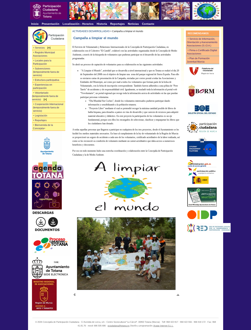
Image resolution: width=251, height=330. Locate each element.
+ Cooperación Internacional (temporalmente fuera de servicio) (48, 107)
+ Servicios (39, 47)
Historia (102, 23)
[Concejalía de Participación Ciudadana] (48, 11)
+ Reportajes (40, 120)
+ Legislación (40, 115)
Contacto (148, 23)
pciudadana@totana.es (119, 325)
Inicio (35, 23)
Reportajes (117, 23)
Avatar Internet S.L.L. (163, 325)
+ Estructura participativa (46, 80)
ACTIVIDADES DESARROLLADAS (91, 31)
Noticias (133, 23)
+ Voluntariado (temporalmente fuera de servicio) (45, 96)
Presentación (50, 23)
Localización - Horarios (78, 23)
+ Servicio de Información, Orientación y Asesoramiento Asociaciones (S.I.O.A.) (202, 42)
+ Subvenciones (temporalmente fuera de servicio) (46, 72)
